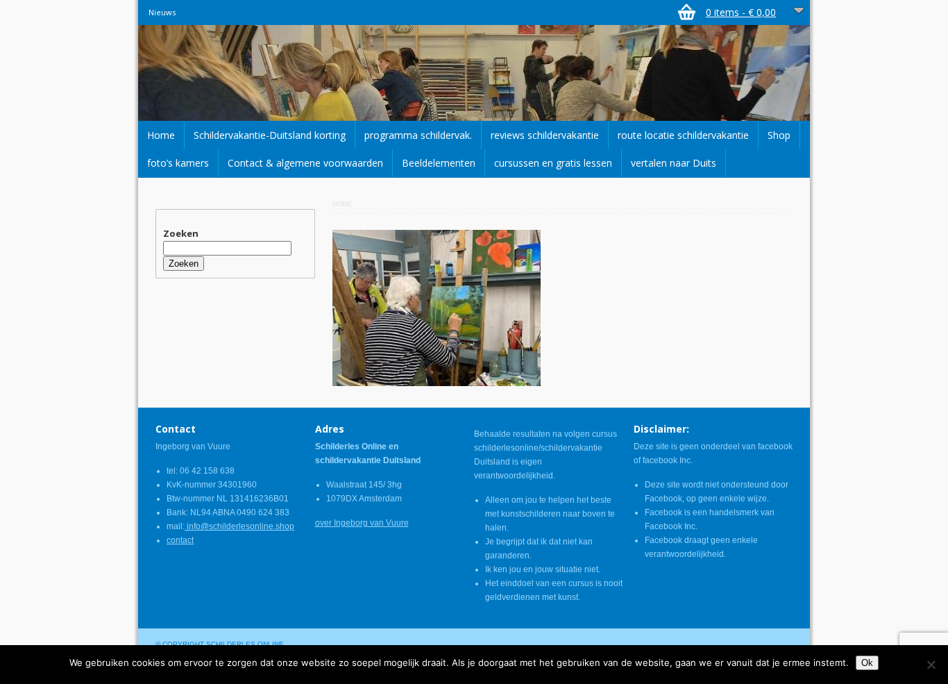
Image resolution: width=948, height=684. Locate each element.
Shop (779, 135)
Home (161, 135)
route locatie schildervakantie (683, 135)
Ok (867, 663)
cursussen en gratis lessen (553, 162)
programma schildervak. (418, 135)
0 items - (741, 12)
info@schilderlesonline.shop (239, 526)
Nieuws (162, 12)
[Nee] (931, 665)
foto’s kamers (178, 162)
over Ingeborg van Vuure (362, 523)
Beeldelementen (438, 162)
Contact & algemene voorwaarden (305, 162)
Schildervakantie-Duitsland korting (270, 135)
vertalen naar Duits (673, 162)
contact (180, 540)
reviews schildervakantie (545, 135)
